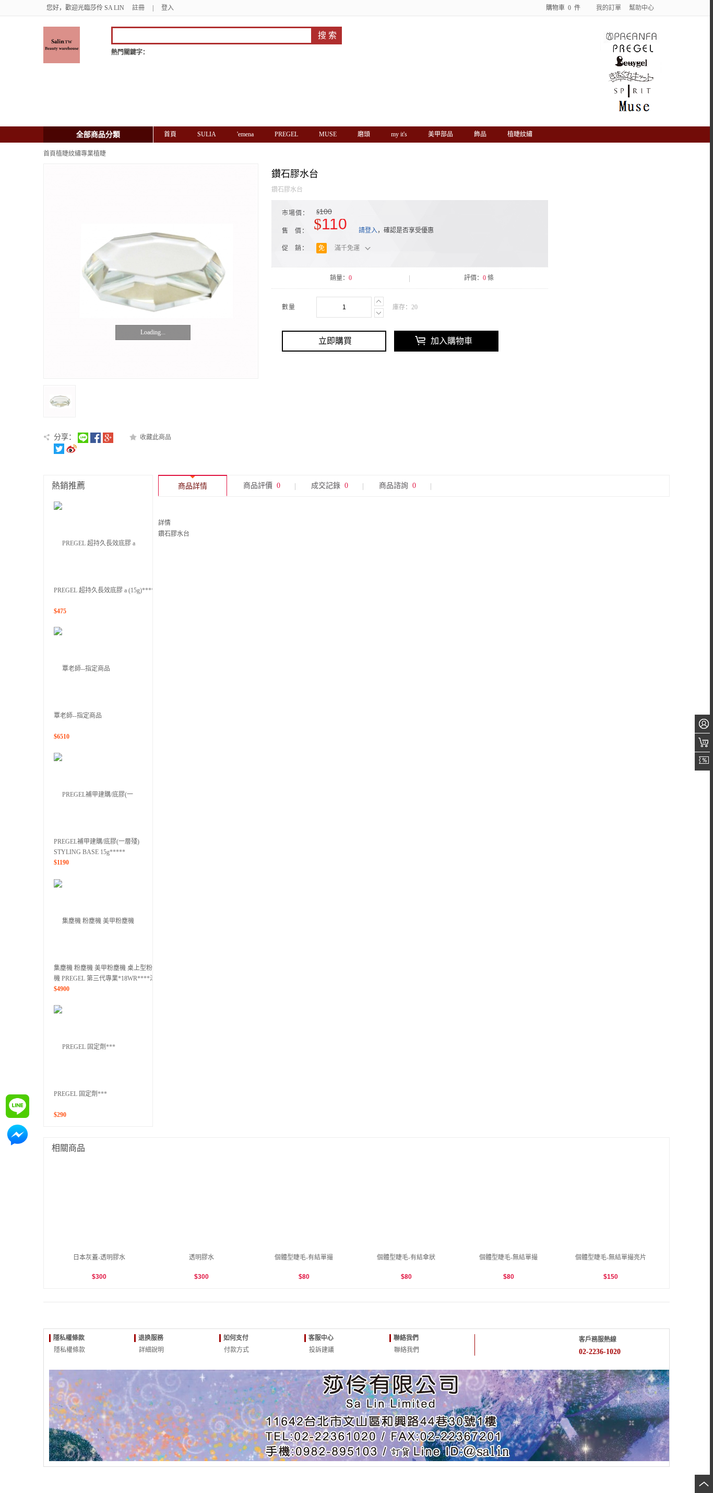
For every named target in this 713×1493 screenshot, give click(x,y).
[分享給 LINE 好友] (83, 437)
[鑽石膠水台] (151, 271)
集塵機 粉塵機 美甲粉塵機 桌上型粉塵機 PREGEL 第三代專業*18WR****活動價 (108, 978)
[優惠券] (704, 761)
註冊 (138, 7)
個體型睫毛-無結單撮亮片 (610, 1257)
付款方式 (235, 1350)
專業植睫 (93, 153)
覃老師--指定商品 (78, 715)
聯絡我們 (406, 1350)
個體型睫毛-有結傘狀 (406, 1257)
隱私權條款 (68, 1350)
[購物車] (704, 742)
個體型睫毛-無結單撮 (508, 1257)
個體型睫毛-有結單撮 (304, 1257)
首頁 (49, 153)
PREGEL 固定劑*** (80, 1094)
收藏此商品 (155, 437)
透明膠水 (201, 1257)
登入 (167, 7)
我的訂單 (608, 7)
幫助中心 (641, 7)
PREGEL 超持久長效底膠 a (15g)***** (106, 590)
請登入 (368, 230)
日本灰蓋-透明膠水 (99, 1257)
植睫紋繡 (68, 153)
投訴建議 (320, 1350)
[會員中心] (704, 724)
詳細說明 (150, 1350)
